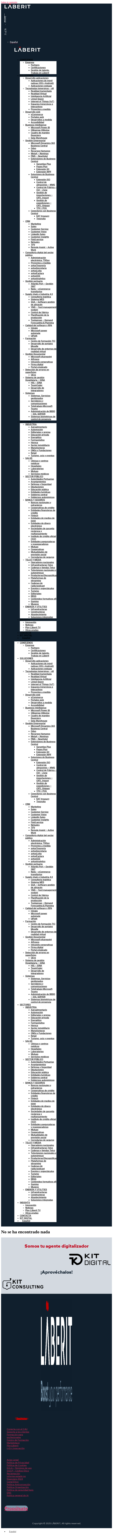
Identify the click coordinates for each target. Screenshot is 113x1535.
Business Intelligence (35, 125)
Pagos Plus (41, 166)
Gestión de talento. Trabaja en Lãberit (40, 71)
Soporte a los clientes (18, 1431)
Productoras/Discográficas (44, 575)
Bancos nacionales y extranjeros (41, 503)
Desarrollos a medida (41, 119)
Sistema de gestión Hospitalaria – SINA (35, 378)
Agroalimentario (39, 427)
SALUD (28, 458)
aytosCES (35, 276)
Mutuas (34, 471)
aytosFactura (37, 273)
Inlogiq (34, 328)
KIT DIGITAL (26, 635)
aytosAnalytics (38, 278)
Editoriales (36, 593)
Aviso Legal (13, 1459)
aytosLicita (36, 270)
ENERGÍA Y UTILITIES (36, 606)
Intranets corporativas (42, 362)
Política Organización (18, 1487)
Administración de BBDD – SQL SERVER (43, 412)
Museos (35, 604)
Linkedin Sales (38, 234)
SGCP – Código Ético (18, 1470)
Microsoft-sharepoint (41, 356)
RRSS (33, 596)
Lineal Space (37, 99)
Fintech (34, 515)
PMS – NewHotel (39, 156)
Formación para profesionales (15, 1436)
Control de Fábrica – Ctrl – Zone (46, 188)
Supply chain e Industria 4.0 (39, 294)
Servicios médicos (40, 474)
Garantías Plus (43, 164)
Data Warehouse (39, 138)
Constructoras (38, 612)
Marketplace (13, 1442)
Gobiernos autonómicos (42, 497)
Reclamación (13, 1473)
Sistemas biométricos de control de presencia (43, 417)
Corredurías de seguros (42, 557)
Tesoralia (41, 218)
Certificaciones (38, 67)
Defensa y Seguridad (41, 484)
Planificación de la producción (40, 316)
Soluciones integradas (42, 617)
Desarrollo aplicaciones (37, 78)
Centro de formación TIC (43, 341)
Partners (35, 65)
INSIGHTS (25, 619)
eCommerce (37, 114)
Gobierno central (39, 494)
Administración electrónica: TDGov (40, 259)
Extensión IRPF (43, 171)
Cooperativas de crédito (42, 507)
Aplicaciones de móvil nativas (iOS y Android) (42, 82)
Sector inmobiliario (40, 445)
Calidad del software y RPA (38, 325)
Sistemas (30, 393)
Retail (34, 453)
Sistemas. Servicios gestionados (40, 397)
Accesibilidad (37, 122)
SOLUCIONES (26, 75)
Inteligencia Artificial (41, 96)
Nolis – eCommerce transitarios (40, 290)
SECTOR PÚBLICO (34, 476)
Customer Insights (40, 237)
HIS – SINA (36, 382)
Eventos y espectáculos (42, 588)
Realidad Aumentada (41, 91)
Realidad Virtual (39, 93)
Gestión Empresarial (35, 140)
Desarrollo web (32, 112)
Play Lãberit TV (33, 627)
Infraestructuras (39, 609)
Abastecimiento (38, 614)
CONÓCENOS (26, 60)
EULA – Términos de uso (19, 1468)
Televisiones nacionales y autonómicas (43, 571)
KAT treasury (42, 216)
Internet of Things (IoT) (42, 101)
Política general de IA (18, 1495)
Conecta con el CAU (17, 1429)
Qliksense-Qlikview (40, 130)
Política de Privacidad (18, 1462)
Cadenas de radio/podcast (38, 584)
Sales (33, 226)
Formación (30, 338)
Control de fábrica (40, 312)
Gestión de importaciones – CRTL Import (44, 195)
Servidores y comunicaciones (39, 402)
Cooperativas (37, 549)
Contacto (21, 1418)
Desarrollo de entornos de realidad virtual (44, 350)
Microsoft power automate (39, 332)
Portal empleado (39, 367)
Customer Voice (39, 231)
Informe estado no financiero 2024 (16, 1477)
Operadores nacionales (42, 562)
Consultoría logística (41, 296)
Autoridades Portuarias (42, 479)
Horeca (34, 442)
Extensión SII (42, 169)
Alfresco (35, 359)
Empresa (29, 62)
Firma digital (37, 364)
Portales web (37, 117)
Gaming (35, 601)
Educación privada (40, 435)
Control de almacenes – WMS (45, 183)
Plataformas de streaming (38, 579)
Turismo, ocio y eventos (42, 455)
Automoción (37, 429)
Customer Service (40, 229)
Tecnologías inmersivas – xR (39, 88)
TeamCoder (36, 385)
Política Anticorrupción (18, 1484)
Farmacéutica (38, 440)
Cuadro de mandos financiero (40, 134)
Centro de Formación (18, 1440)
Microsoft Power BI (40, 127)
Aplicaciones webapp (41, 86)
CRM (27, 221)
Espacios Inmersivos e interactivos (42, 105)
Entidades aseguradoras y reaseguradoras (43, 542)
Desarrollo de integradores (37, 389)
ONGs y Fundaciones (41, 450)
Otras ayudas (31, 630)
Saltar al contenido (9, 2)
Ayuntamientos (38, 481)
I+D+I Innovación (16, 1448)
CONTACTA (25, 632)
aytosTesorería (38, 265)
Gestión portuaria (34, 281)
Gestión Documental (35, 354)
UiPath (34, 336)
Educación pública (40, 489)
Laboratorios (37, 468)
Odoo (33, 148)
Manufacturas (38, 448)
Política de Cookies (17, 1465)
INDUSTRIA (31, 424)
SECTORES (25, 421)
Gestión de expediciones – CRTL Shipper (43, 203)
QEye (33, 375)
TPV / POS (41, 208)
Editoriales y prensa (40, 432)
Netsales (35, 242)
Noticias (29, 625)
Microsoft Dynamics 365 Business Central (43, 144)
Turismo (35, 591)
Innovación (30, 622)
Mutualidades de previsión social (39, 553)
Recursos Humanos (40, 151)
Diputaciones (37, 487)
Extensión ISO (43, 179)
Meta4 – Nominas (40, 153)
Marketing (36, 224)
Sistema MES (37, 299)
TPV (33, 244)
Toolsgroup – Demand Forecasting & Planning (42, 321)
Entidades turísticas (40, 492)
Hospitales (36, 466)
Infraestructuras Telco (42, 565)
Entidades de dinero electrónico (41, 524)
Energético (36, 437)
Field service (37, 239)
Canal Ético (13, 1481)
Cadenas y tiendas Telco (43, 567)
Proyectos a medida (41, 109)
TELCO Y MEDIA (33, 559)
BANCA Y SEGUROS (35, 500)
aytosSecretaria (39, 268)
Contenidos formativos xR (43, 599)
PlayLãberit (12, 1445)
